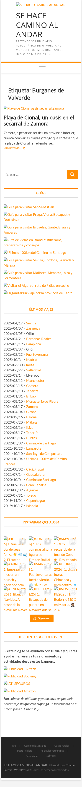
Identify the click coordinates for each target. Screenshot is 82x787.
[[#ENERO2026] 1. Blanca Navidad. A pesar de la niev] (16, 598)
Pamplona (33, 344)
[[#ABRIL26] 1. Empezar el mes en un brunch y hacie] (16, 573)
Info (14, 745)
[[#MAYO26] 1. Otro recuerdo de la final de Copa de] (66, 548)
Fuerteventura (37, 354)
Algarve (32, 490)
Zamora (32, 407)
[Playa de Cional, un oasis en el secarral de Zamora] (41, 108)
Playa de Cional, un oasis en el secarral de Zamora (39, 120)
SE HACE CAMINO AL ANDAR (37, 25)
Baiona (31, 417)
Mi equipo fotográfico (52, 750)
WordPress (21, 770)
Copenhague (35, 500)
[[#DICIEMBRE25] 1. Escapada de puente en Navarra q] (41, 598)
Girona (31, 412)
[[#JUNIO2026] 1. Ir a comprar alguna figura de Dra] (41, 548)
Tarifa (30, 365)
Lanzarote (33, 448)
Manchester (35, 380)
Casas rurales (61, 745)
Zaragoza (33, 328)
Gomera (32, 386)
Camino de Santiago (41, 443)
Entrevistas (32, 756)
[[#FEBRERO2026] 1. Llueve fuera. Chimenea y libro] (66, 573)
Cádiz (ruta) (35, 469)
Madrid (31, 360)
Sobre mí (51, 755)
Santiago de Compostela (44, 453)
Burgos (31, 438)
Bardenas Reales (38, 339)
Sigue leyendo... (17, 148)
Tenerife (32, 391)
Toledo (31, 495)
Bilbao (31, 396)
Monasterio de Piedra (42, 401)
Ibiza (29, 427)
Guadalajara (35, 474)
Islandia (32, 506)
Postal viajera (24, 750)
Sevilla (31, 323)
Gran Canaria (36, 485)
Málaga (32, 422)
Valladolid (33, 370)
